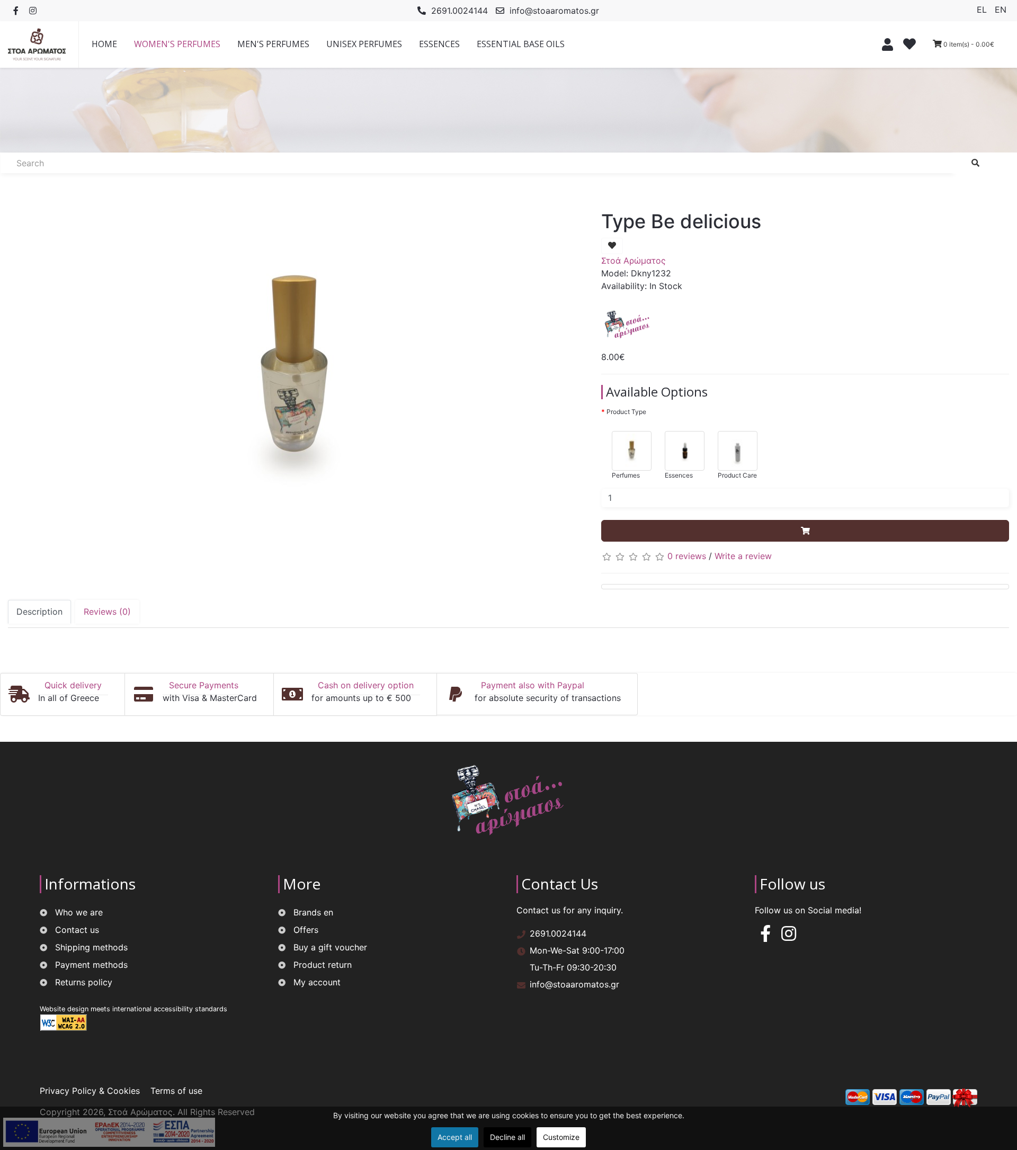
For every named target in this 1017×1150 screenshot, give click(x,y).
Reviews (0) (107, 611)
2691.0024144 (459, 10)
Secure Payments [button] (203, 685)
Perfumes (626, 475)
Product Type (626, 412)
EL (983, 9)
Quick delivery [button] (73, 685)
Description (39, 611)
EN (1000, 9)
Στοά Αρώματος (633, 260)
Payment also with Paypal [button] (532, 685)
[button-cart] (805, 531)
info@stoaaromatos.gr (554, 10)
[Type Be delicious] (294, 375)
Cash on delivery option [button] (366, 685)
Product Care (737, 475)
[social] (16, 10)
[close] (885, 44)
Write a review (743, 556)
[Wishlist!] (911, 45)
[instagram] (788, 936)
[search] (975, 163)
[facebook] (765, 936)
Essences (679, 475)
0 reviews (686, 556)
